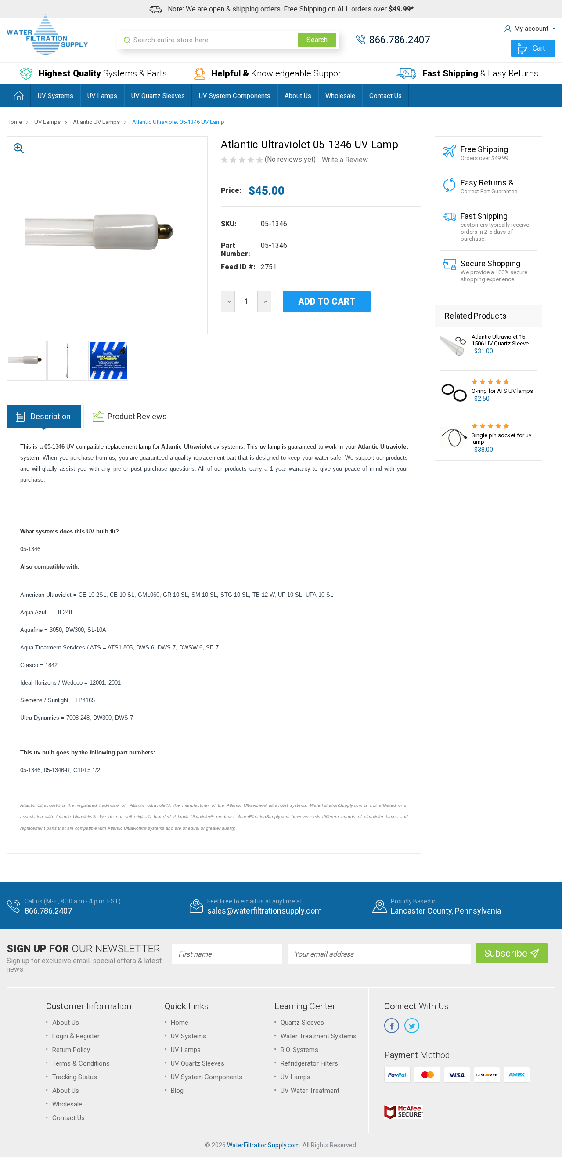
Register (88, 1036)
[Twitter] (411, 1025)
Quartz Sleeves (302, 1022)
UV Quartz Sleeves (158, 96)
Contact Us (385, 96)
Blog (177, 1091)
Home (179, 1022)
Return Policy (71, 1050)
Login (60, 1036)
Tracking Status (74, 1077)
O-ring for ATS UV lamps (502, 391)
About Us (298, 96)
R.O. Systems (299, 1050)
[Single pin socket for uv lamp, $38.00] (454, 437)
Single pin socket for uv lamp (501, 438)
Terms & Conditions (81, 1063)
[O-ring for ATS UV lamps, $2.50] (454, 393)
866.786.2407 (399, 39)
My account (531, 29)
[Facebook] (391, 1025)
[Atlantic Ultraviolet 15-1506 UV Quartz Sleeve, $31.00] (454, 348)
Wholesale (340, 96)
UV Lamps (102, 96)
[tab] (44, 416)
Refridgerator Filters (309, 1063)
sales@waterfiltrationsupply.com (264, 910)
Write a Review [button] (345, 160)
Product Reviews (137, 416)
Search (317, 40)
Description (51, 416)
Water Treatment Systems (319, 1036)
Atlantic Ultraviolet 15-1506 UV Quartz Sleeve (500, 340)
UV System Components (234, 96)
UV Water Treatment (310, 1091)
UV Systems (55, 96)
